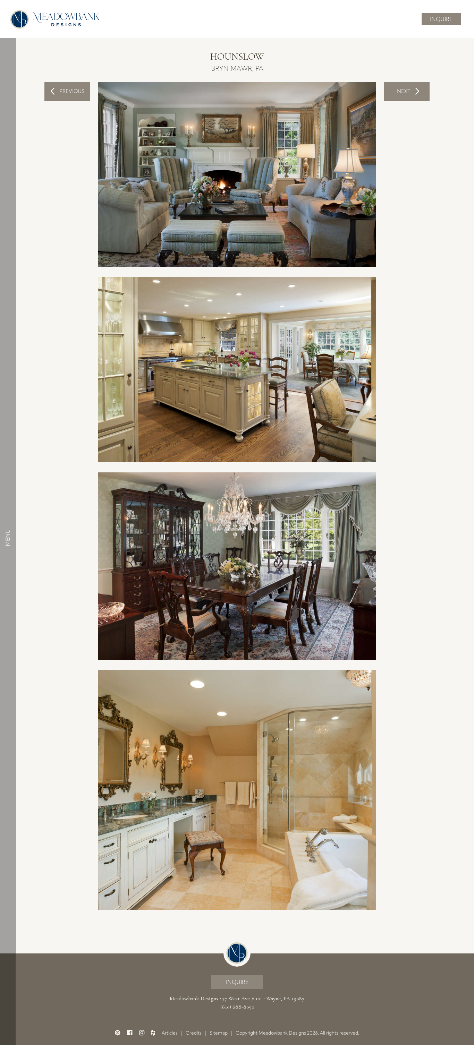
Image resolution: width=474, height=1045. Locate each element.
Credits (194, 1033)
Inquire (441, 19)
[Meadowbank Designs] (54, 19)
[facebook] (129, 1033)
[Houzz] (153, 1033)
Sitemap (219, 1033)
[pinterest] (117, 1033)
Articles (170, 1033)
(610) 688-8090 (237, 1006)
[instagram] (141, 1033)
